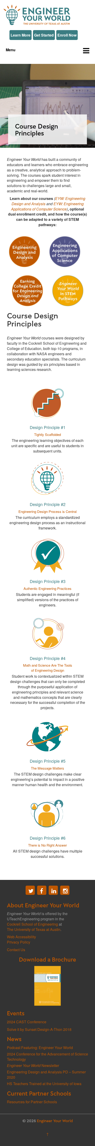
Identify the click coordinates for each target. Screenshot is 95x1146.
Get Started (44, 35)
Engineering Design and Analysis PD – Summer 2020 (46, 1074)
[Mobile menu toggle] (86, 50)
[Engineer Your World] (36, 14)
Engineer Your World (55, 1121)
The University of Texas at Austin (33, 929)
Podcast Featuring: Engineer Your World (40, 1047)
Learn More (20, 35)
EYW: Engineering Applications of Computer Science (47, 206)
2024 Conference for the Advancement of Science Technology (47, 1056)
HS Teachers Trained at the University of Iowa (44, 1083)
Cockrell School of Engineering (32, 924)
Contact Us (16, 949)
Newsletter (33, 1065)
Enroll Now (67, 35)
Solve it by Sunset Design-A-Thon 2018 (39, 1029)
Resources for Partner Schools (32, 1101)
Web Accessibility (21, 936)
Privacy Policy (18, 942)
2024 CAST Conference (26, 1021)
